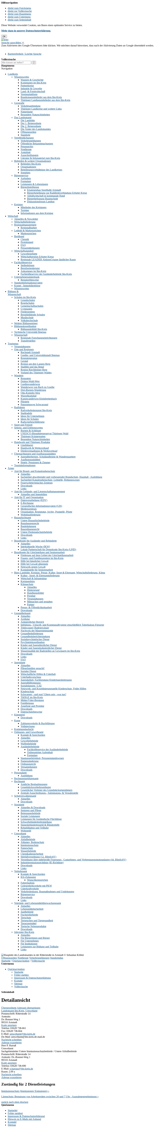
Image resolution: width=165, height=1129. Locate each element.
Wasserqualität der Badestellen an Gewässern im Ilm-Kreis (50, 651)
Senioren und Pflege (31, 810)
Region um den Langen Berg (35, 364)
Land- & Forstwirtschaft (33, 91)
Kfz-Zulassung (28, 877)
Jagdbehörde (27, 911)
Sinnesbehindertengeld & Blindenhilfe (40, 824)
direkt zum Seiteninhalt (19, 19)
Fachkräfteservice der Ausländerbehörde (47, 749)
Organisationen (28, 166)
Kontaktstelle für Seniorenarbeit (37, 569)
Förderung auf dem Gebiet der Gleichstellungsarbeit (47, 555)
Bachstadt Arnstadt (30, 352)
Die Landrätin (28, 120)
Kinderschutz (27, 691)
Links (23, 488)
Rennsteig (26, 378)
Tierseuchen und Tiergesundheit (37, 920)
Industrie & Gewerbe (31, 88)
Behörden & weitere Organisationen (32, 161)
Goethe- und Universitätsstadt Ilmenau (40, 355)
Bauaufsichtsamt (22, 517)
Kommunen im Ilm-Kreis (33, 82)
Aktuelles (25, 474)
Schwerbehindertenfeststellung (36, 822)
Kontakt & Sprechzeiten (33, 735)
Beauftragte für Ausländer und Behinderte (35, 540)
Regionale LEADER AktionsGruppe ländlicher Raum (48, 259)
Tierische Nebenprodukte (33, 926)
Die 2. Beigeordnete (31, 126)
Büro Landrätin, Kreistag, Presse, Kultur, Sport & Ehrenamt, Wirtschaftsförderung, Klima (59, 572)
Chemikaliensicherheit (32, 853)
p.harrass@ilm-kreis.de (21, 1068)
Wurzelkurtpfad (28, 395)
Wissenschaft (20, 335)
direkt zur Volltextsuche (20, 11)
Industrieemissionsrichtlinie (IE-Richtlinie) (42, 862)
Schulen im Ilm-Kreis (25, 297)
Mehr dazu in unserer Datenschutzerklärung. (26, 30)
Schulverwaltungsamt (25, 795)
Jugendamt (19, 662)
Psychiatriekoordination (33, 642)
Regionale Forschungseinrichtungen (39, 337)
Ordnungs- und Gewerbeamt (28, 732)
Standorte (25, 135)
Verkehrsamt (20, 871)
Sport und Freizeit (23, 424)
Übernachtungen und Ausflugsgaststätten (35, 453)
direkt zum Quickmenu (19, 8)
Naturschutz (27, 848)
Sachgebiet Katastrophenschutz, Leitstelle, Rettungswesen (50, 479)
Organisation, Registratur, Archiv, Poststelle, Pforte (46, 511)
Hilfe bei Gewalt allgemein (34, 564)
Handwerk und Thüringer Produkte (32, 442)
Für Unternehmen (30, 940)
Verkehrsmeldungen (31, 140)
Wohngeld (26, 830)
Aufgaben (26, 178)
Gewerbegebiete (29, 253)
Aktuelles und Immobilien (34, 494)
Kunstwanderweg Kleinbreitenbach (39, 398)
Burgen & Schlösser (31, 430)
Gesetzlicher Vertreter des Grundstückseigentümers (46, 790)
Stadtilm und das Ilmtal (32, 366)
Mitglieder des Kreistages (33, 207)
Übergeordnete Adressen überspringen (20, 1007)
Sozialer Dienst (28, 671)
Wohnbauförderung (30, 514)
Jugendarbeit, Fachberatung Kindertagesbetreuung (46, 680)
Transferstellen (28, 340)
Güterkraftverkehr (30, 888)
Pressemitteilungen (30, 248)
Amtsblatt (25, 152)
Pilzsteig (25, 401)
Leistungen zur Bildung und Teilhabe (39, 946)
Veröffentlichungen (24, 137)
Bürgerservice (21, 175)
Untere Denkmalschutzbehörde (36, 532)
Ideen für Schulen (30, 419)
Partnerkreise (27, 85)
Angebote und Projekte (32, 706)
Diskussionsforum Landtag (40, 201)
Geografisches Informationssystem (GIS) (41, 506)
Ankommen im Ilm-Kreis (33, 271)
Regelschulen (27, 303)
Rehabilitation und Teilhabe (35, 827)
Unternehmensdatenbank (26, 277)
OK (4, 36)
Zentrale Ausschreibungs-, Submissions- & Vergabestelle (49, 793)
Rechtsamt (19, 781)
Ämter (11, 468)
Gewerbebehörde (29, 740)
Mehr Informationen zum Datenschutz (20, 48)
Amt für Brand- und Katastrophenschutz (34, 471)
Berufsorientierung (30, 268)
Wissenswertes (21, 77)
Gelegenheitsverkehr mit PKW (36, 885)
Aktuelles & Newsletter (26, 219)
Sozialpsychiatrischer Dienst (35, 639)
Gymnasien (26, 308)
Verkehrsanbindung (30, 106)
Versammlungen (29, 766)
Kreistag (18, 204)
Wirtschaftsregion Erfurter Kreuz (37, 256)
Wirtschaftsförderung (24, 221)
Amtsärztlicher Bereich (32, 622)
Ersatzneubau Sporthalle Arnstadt (44, 190)
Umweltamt (20, 833)
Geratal (24, 361)
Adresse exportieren (11, 1042)
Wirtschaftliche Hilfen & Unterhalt (38, 674)
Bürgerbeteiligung (30, 187)
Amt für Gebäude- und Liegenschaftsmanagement (39, 491)
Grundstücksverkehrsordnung (36, 787)
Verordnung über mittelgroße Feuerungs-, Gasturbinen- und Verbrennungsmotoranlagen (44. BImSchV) (73, 859)
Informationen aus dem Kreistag (37, 213)
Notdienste (26, 149)
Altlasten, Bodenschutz (32, 842)
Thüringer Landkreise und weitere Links (41, 108)
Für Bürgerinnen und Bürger (35, 938)
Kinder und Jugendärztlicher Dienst (39, 645)
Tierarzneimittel (28, 923)
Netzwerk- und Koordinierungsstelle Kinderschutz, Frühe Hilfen (53, 688)
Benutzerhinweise (30, 279)
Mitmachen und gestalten (40, 601)
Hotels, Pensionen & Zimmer (35, 462)
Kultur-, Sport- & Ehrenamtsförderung (40, 575)
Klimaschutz (27, 584)
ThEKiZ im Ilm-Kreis (32, 697)
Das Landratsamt (22, 117)
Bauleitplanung (28, 526)
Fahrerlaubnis (27, 882)
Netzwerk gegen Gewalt (33, 566)
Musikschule (27, 317)
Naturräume (27, 111)
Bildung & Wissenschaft (14, 293)
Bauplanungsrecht (30, 523)
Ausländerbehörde (30, 746)
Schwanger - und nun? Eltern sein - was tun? (43, 694)
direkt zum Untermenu (19, 16)
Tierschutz (26, 917)
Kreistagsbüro (28, 581)
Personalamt (20, 772)
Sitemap (18, 983)
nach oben (13, 1102)
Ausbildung (27, 775)
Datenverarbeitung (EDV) (34, 500)
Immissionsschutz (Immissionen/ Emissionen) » (25, 1091)
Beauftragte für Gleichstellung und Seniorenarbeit (39, 552)
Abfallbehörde (28, 839)
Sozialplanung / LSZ (31, 685)
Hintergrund (33, 590)
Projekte (31, 595)
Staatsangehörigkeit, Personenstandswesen (42, 758)
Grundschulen (28, 300)
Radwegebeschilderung (32, 422)
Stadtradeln (26, 413)
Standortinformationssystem (28, 282)
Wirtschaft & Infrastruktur (34, 578)
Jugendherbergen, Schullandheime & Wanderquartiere (48, 456)
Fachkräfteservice (23, 262)
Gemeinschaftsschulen (32, 306)
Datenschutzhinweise (31, 711)
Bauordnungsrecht (30, 529)
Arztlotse (25, 619)
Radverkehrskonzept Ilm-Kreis (36, 410)
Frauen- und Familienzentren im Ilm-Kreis (42, 558)
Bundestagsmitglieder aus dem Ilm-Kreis (41, 97)
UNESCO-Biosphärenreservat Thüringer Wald (44, 433)
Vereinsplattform (29, 94)
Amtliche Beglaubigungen (34, 784)
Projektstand (27, 242)
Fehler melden (21, 975)
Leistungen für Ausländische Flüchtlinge (41, 819)
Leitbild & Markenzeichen (27, 230)
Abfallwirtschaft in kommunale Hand (46, 195)
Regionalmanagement (25, 224)
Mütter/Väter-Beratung (32, 700)
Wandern (18, 375)
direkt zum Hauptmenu (19, 14)
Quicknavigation (20, 960)
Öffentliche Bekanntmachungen (37, 143)
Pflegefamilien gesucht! (32, 668)
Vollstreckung (28, 726)
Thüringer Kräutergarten (33, 436)
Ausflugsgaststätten (30, 459)
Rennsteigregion (29, 358)
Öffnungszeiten (28, 132)
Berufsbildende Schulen (33, 314)
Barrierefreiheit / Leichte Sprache (24, 54)
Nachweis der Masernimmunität (37, 630)
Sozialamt (19, 804)
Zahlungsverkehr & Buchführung (38, 723)
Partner (30, 604)
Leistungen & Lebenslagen (34, 184)
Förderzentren (28, 311)
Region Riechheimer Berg (34, 369)
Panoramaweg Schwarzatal (34, 404)
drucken (24, 1102)
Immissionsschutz (30, 845)
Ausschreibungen (29, 155)
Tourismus (13, 343)
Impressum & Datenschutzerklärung (32, 977)
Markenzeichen (28, 233)
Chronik (25, 239)
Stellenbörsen (27, 265)
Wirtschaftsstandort (24, 250)
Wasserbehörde (28, 851)
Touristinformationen (24, 465)
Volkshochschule (29, 320)
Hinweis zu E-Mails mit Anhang (24, 1119)
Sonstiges (25, 172)
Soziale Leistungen (30, 816)
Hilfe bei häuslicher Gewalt (35, 561)
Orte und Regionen (24, 349)
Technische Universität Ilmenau (30, 332)
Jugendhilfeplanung (31, 682)
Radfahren (19, 407)
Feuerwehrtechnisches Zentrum (37, 482)
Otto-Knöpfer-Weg (30, 393)
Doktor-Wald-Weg (30, 381)
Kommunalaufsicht (24, 729)
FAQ (23, 245)
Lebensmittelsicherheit (32, 909)
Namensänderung (30, 761)
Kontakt (18, 980)
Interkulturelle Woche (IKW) (35, 546)
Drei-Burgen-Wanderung (33, 390)
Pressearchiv (27, 146)
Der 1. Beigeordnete (31, 123)
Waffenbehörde (28, 743)
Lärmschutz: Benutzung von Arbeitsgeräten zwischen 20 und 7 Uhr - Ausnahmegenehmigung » (50, 1096)
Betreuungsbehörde (30, 813)
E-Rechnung (27, 503)
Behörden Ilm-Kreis (31, 164)
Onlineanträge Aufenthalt (40, 752)
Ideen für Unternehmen (32, 416)
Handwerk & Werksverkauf (35, 448)
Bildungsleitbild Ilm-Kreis (34, 329)
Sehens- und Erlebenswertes (28, 427)
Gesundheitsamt (22, 613)
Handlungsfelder (35, 593)
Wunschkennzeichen (37, 880)
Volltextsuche (38, 960)
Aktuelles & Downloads (33, 807)
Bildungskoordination (25, 326)
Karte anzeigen (9, 1025)
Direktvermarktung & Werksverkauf (39, 451)
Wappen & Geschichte (32, 79)
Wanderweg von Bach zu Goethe (37, 387)
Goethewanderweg (30, 384)
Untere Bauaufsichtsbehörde (35, 520)
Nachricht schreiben (11, 1039)
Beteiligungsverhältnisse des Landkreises (41, 169)
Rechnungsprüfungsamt (26, 778)
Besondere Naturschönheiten (35, 114)
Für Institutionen (29, 943)
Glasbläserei (27, 445)
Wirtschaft (13, 216)
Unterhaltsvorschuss (31, 677)
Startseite (5, 960)
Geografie (19, 103)
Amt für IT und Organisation (29, 497)
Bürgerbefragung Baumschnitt (42, 198)
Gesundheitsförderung (32, 633)
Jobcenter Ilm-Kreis (24, 932)
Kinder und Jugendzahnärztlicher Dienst (41, 648)
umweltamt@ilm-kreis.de (22, 1034)
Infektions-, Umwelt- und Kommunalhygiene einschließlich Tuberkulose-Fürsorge (62, 624)
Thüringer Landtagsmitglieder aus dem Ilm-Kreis (45, 100)
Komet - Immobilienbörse (27, 285)
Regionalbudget (29, 227)
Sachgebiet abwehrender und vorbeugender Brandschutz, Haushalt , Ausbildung (61, 477)
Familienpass (27, 703)
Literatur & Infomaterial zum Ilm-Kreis (40, 158)
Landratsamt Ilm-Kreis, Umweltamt (19, 1010)
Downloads (26, 485)
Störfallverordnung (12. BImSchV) (38, 856)
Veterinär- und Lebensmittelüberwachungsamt (37, 903)
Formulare (26, 181)
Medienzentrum (29, 508)
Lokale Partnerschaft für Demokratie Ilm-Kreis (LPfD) (48, 549)
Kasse (17, 720)
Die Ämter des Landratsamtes (36, 129)
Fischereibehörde (29, 914)
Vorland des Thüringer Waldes (36, 372)
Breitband (19, 236)
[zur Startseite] (4, 39)
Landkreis (13, 74)
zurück (4, 1102)
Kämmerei (19, 714)
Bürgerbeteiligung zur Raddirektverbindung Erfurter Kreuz (57, 192)
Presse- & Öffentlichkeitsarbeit (36, 607)
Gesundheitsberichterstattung (35, 636)
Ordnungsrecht (28, 764)
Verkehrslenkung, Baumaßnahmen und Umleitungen (47, 891)
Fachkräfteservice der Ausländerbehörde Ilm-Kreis (46, 274)
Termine (25, 210)
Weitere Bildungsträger (26, 323)
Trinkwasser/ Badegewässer (35, 627)
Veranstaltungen (22, 346)
